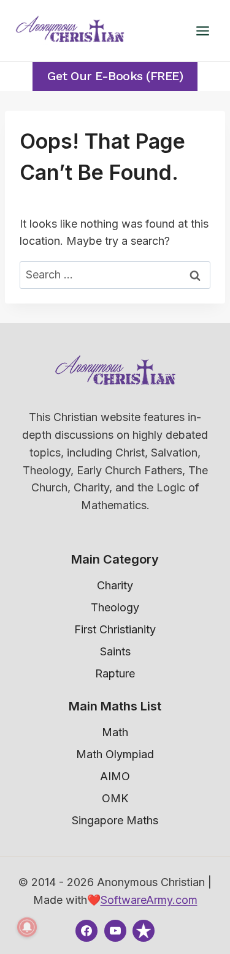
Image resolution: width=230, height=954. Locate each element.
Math (115, 732)
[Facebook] (86, 931)
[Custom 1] (143, 931)
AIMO (115, 776)
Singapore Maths (115, 820)
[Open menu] (202, 31)
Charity (115, 585)
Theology (115, 607)
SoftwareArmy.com (149, 899)
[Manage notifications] (27, 927)
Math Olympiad (115, 754)
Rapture (115, 673)
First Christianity (115, 629)
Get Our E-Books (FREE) (115, 76)
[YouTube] (115, 931)
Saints (115, 651)
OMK (115, 798)
